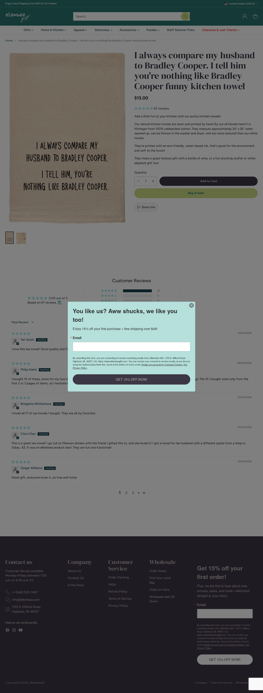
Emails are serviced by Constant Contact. (162, 364)
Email (77, 337)
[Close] (191, 305)
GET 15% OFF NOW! (131, 379)
